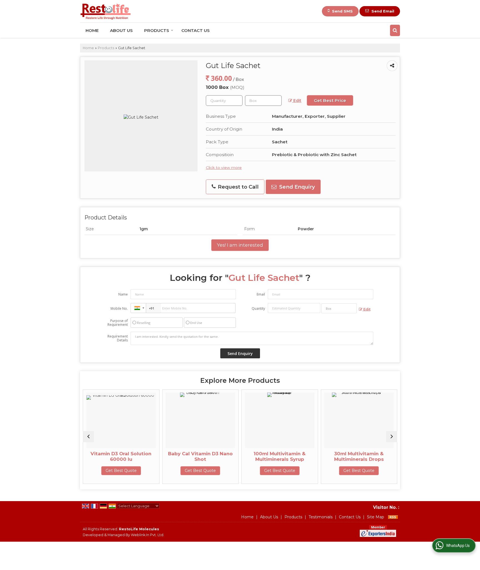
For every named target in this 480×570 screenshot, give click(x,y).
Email (261, 294)
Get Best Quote (121, 470)
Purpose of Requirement (118, 323)
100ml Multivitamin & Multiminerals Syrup (280, 456)
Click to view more (224, 167)
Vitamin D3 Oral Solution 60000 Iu (121, 456)
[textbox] (263, 100)
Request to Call (237, 187)
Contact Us (195, 30)
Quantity (258, 308)
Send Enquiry (296, 187)
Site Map (375, 516)
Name (123, 294)
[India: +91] (138, 308)
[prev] (88, 436)
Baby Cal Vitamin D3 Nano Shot (200, 456)
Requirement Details (118, 338)
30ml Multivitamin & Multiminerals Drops (359, 456)
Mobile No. (119, 308)
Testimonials (320, 516)
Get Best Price (330, 100)
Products (156, 30)
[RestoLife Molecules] (105, 11)
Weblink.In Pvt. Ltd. (147, 535)
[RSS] (393, 516)
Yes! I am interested (240, 245)
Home (92, 30)
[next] (391, 436)
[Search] (395, 30)
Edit (296, 100)
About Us (121, 30)
